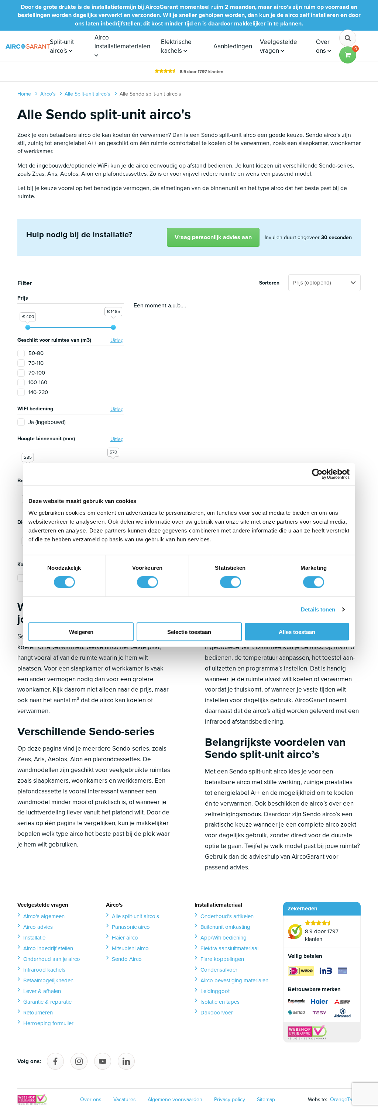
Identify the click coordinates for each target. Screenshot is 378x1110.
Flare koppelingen (222, 959)
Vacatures (124, 1099)
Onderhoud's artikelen (227, 916)
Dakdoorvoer (216, 1013)
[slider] (27, 327)
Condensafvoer (218, 970)
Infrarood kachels (44, 970)
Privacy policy (229, 1099)
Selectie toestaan (189, 631)
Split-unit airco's (62, 46)
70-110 (36, 363)
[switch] (147, 582)
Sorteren (269, 283)
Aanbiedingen (232, 46)
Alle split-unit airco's (135, 916)
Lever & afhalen (42, 991)
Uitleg (117, 341)
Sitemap (266, 1099)
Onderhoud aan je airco (51, 959)
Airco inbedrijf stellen (48, 948)
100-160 (37, 382)
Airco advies (38, 927)
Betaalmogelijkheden (48, 980)
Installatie (34, 938)
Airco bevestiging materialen (234, 980)
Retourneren (38, 1013)
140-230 (38, 392)
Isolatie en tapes (220, 1002)
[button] (347, 54)
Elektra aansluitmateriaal (229, 948)
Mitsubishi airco (130, 948)
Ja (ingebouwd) (47, 422)
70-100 (36, 373)
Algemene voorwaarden (175, 1099)
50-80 (36, 353)
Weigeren (81, 631)
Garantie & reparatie (47, 1002)
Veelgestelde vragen (278, 46)
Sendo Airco (127, 959)
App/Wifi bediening (223, 938)
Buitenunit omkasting (225, 927)
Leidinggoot (215, 991)
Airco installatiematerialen (122, 42)
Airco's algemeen (44, 916)
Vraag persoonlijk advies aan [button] (213, 237)
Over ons (323, 46)
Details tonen (318, 609)
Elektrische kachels (176, 46)
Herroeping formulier (48, 1023)
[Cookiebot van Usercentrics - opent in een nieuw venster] (317, 474)
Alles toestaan (297, 631)
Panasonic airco (131, 927)
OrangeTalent (344, 1099)
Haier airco (125, 938)
